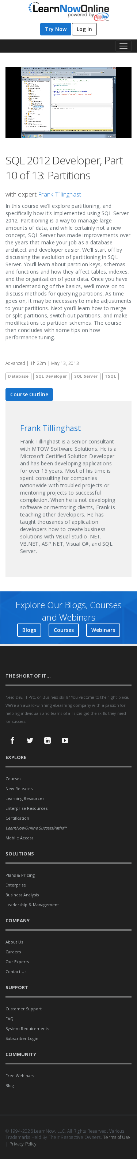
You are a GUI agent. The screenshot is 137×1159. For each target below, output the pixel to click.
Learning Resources (24, 798)
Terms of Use (116, 1137)
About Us (14, 942)
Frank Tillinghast (59, 194)
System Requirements (27, 1028)
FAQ (9, 1018)
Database (18, 376)
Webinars (103, 629)
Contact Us (15, 971)
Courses (64, 629)
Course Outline (29, 394)
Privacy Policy (23, 1144)
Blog (9, 1085)
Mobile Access (19, 837)
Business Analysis (22, 894)
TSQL (110, 376)
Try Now (55, 29)
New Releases (19, 788)
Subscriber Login (21, 1038)
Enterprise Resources (26, 808)
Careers (13, 951)
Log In (84, 29)
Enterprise (15, 885)
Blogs (29, 629)
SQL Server (86, 376)
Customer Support (23, 1008)
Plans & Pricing (20, 875)
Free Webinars (19, 1075)
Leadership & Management (32, 904)
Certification (17, 818)
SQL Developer (51, 376)
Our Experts (17, 961)
